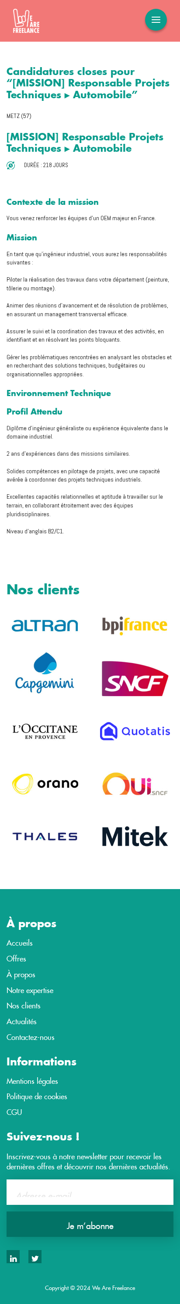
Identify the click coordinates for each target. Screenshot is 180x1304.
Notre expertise (30, 988)
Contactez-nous (31, 1035)
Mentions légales (32, 1079)
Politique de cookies (37, 1095)
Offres (16, 957)
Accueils (20, 941)
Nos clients (24, 1004)
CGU (14, 1110)
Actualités (22, 1020)
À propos (21, 973)
